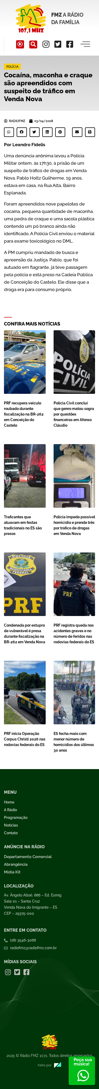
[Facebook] (70, 44)
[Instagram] (46, 44)
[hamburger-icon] (85, 44)
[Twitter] (58, 44)
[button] (33, 44)
